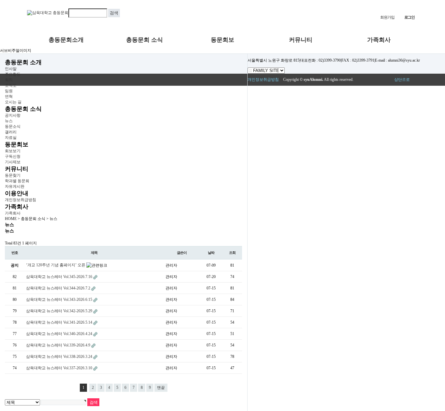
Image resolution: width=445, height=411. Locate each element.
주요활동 (13, 74)
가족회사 (379, 40)
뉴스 (9, 121)
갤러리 (11, 132)
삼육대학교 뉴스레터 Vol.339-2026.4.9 (58, 345)
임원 (9, 91)
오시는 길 (13, 102)
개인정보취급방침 (20, 200)
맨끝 (161, 387)
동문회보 (222, 40)
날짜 (211, 253)
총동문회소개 (66, 40)
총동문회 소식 (144, 40)
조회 (232, 253)
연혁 (9, 96)
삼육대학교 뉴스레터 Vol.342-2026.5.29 (59, 311)
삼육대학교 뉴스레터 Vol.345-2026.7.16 (59, 276)
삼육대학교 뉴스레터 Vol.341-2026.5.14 (59, 322)
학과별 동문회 (17, 181)
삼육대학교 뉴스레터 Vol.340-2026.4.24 (59, 333)
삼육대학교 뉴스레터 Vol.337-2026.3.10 (59, 368)
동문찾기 (13, 175)
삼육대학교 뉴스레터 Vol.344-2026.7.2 (58, 288)
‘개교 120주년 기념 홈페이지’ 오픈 (56, 265)
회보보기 (13, 151)
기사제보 (13, 162)
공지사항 (13, 115)
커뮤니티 (300, 40)
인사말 (11, 68)
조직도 (11, 85)
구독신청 (13, 156)
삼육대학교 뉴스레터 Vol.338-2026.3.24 (59, 356)
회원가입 (387, 17)
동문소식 (13, 126)
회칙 (9, 80)
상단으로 (402, 79)
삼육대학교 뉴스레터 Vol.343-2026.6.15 (59, 299)
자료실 (11, 137)
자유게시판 (14, 186)
